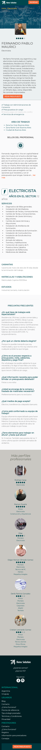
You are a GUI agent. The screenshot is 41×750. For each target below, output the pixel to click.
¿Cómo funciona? (9, 707)
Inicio (4, 8)
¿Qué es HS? (20, 671)
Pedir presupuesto (13, 96)
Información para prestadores (14, 736)
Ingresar (34, 2)
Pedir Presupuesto (22, 747)
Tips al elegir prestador (11, 713)
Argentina (6, 691)
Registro (5, 732)
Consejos (5, 739)
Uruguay (5, 694)
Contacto (5, 704)
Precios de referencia (10, 710)
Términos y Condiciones (12, 716)
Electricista (12, 8)
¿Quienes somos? (20, 668)
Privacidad (6, 719)
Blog (3, 701)
